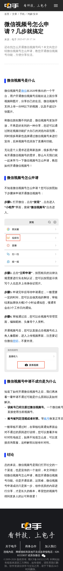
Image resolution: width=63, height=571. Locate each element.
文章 (14, 14)
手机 (22, 14)
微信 (24, 90)
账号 (47, 418)
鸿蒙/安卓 (32, 14)
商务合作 (30, 546)
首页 (6, 14)
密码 (15, 340)
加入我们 (50, 546)
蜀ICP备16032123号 (38, 559)
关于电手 (11, 546)
